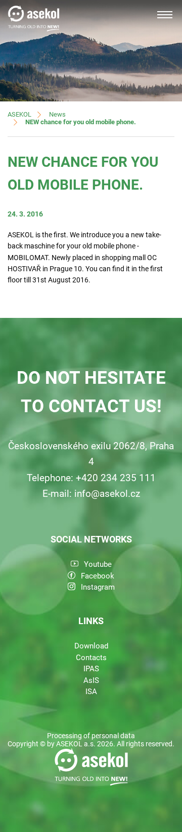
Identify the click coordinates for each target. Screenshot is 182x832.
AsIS (91, 680)
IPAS (91, 668)
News (57, 114)
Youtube (98, 564)
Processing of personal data (91, 736)
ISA (91, 691)
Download (91, 645)
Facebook (97, 576)
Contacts (91, 657)
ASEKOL (19, 114)
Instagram (98, 587)
